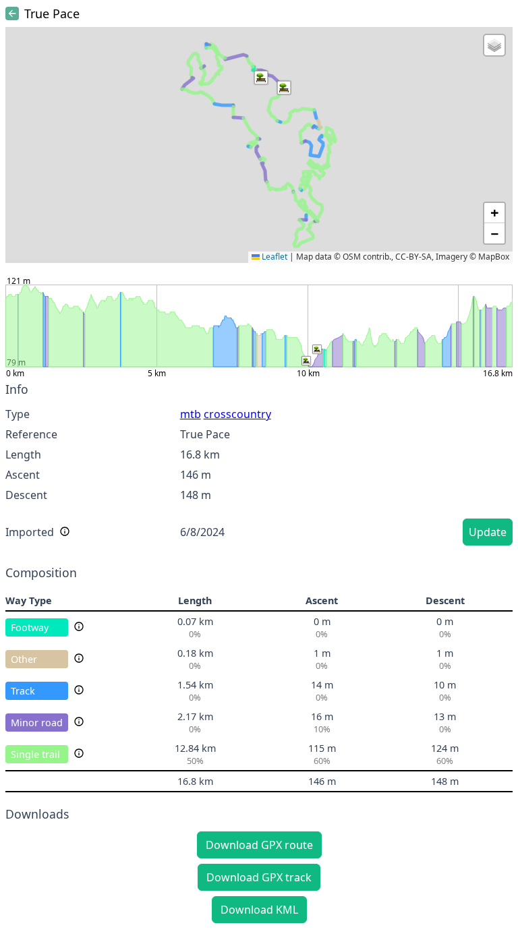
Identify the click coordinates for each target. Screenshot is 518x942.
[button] (261, 77)
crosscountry (237, 414)
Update (488, 532)
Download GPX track (259, 877)
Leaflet (273, 256)
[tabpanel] (259, 466)
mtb (190, 414)
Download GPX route (259, 844)
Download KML (259, 909)
